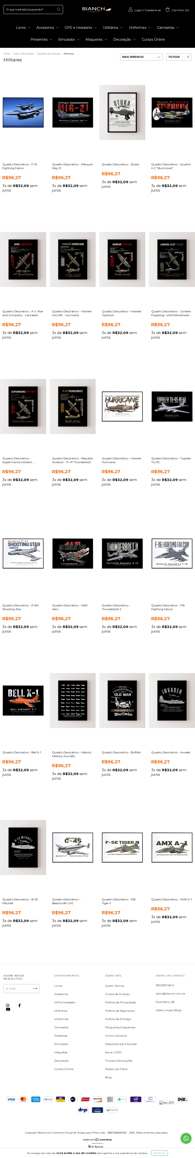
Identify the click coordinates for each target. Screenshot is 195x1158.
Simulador (67, 39)
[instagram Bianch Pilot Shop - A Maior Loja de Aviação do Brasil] (8, 1005)
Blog (108, 1077)
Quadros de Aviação (48, 53)
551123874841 (165, 985)
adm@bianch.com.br (170, 993)
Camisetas (166, 27)
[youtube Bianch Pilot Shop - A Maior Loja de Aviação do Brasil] (8, 1009)
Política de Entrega (118, 1019)
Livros (21, 27)
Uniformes (138, 27)
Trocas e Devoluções (118, 1060)
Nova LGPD (113, 1052)
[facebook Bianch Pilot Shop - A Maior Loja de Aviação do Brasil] (19, 1005)
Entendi (159, 1153)
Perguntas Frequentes (120, 1027)
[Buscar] (59, 9)
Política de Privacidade (120, 1002)
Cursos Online (153, 39)
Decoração (122, 39)
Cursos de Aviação (117, 994)
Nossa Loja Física (116, 1069)
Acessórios (45, 27)
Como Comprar (116, 1035)
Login (138, 10)
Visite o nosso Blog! (168, 1010)
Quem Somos (114, 985)
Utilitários (111, 27)
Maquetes (94, 39)
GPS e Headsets (79, 27)
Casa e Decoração (23, 53)
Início (7, 53)
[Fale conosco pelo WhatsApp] (186, 1138)
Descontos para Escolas (121, 1044)
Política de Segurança (120, 1010)
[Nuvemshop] (97, 1140)
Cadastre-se (153, 10)
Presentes (39, 39)
